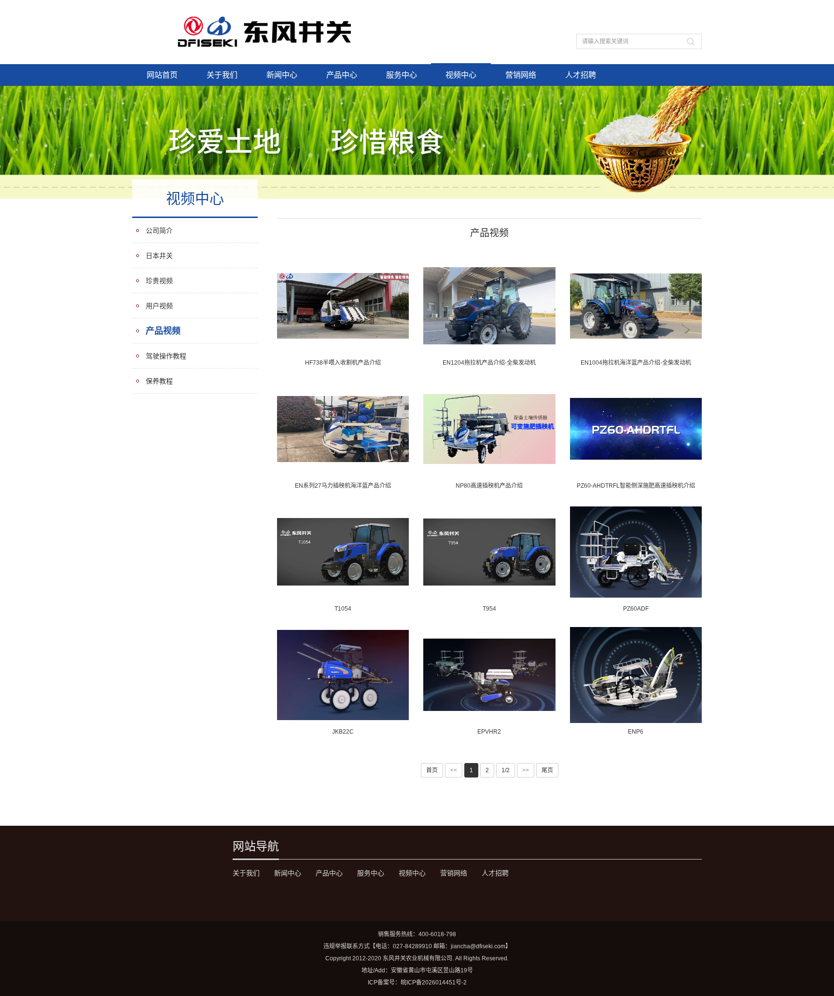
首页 (432, 770)
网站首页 (162, 75)
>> (525, 770)
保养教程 (159, 381)
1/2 (505, 770)
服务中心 (401, 75)
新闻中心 (281, 75)
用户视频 (159, 306)
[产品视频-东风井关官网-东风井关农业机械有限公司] (265, 31)
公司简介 (159, 230)
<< (453, 770)
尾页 (547, 770)
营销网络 (520, 75)
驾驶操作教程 (166, 356)
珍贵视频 (159, 281)
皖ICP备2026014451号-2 (434, 982)
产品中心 (341, 75)
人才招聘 (580, 75)
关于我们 (222, 75)
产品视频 (163, 331)
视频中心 (460, 75)
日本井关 (159, 255)
